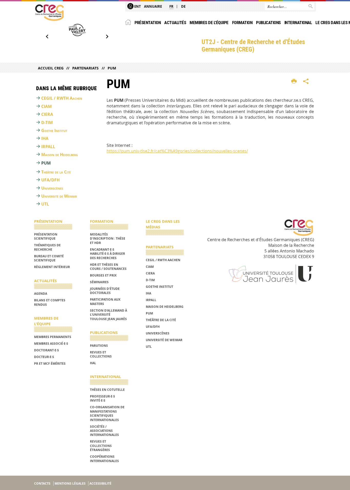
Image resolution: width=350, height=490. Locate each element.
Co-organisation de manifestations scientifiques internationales (107, 413)
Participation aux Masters (105, 301)
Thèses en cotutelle (107, 389)
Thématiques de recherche (47, 247)
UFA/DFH (50, 180)
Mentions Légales (70, 483)
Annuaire (153, 6)
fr (171, 6)
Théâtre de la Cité (56, 172)
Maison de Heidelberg (59, 154)
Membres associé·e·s (51, 343)
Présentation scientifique (45, 236)
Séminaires (99, 282)
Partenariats (85, 68)
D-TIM (47, 122)
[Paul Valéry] (77, 30)
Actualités (175, 22)
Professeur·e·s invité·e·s (102, 398)
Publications (268, 22)
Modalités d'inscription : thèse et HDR (107, 238)
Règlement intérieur (52, 267)
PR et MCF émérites (50, 363)
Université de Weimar (59, 196)
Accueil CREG (51, 68)
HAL (93, 363)
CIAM (46, 106)
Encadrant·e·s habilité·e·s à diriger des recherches (107, 253)
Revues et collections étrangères (101, 445)
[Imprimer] (294, 81)
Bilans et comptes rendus (49, 302)
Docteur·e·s (44, 357)
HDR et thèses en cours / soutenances (108, 266)
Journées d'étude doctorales (105, 291)
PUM (112, 68)
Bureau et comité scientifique (49, 258)
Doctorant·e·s (46, 350)
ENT (137, 6)
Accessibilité (100, 483)
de (183, 6)
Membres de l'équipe (209, 22)
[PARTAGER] (306, 81)
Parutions (99, 345)
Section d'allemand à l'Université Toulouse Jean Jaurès (108, 314)
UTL (45, 204)
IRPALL (48, 146)
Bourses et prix (103, 275)
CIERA (47, 114)
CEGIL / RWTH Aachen (61, 98)
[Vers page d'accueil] (49, 12)
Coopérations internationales (104, 458)
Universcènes (52, 188)
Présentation (148, 22)
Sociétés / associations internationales (104, 430)
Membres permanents (52, 337)
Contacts (42, 483)
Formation (242, 22)
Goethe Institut (54, 130)
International (298, 22)
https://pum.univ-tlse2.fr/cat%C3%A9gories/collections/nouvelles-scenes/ (177, 151)
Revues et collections (101, 354)
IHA (44, 138)
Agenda (40, 293)
